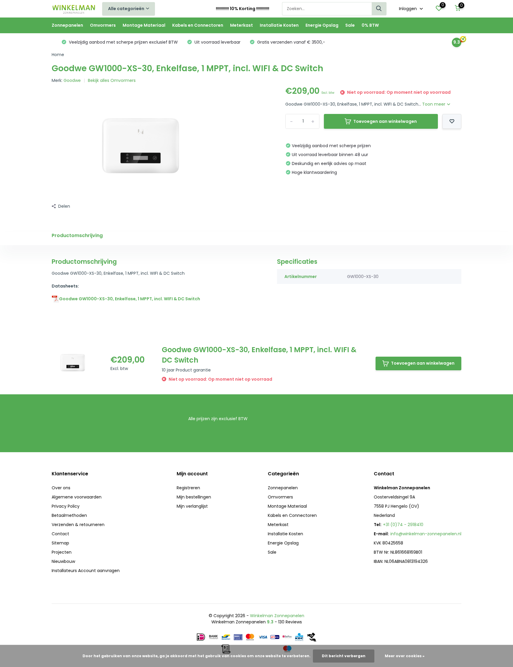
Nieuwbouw (63, 561)
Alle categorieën (126, 9)
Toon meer (434, 104)
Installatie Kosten (279, 25)
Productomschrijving (77, 235)
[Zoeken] (379, 8)
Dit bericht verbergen (343, 655)
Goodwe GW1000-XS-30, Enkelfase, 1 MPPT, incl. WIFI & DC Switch (129, 299)
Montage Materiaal (144, 25)
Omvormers (103, 25)
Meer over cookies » (405, 655)
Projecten (62, 552)
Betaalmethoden (69, 515)
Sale (350, 25)
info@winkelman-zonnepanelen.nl (425, 534)
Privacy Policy (66, 506)
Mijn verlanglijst (192, 506)
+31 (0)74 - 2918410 (403, 525)
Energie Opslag (321, 25)
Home (58, 55)
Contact (60, 534)
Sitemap (60, 543)
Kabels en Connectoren (197, 25)
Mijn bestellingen (194, 497)
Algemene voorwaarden (77, 497)
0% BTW (370, 25)
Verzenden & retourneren (78, 525)
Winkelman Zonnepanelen (277, 616)
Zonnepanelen (67, 25)
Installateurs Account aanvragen (86, 571)
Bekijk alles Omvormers (112, 80)
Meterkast (241, 25)
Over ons (61, 488)
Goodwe (72, 80)
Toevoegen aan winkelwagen (385, 121)
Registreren (188, 488)
